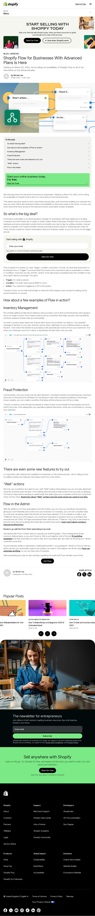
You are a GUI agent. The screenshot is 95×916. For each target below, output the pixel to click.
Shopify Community (42, 837)
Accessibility (38, 872)
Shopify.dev (68, 811)
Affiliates (7, 831)
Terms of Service (39, 896)
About (6, 811)
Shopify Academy (41, 831)
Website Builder (70, 866)
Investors (7, 818)
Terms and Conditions (54, 743)
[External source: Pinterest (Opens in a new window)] (39, 910)
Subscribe (47, 736)
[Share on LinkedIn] (89, 574)
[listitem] (47, 614)
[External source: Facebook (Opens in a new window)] (5, 910)
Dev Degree (68, 824)
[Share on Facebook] (79, 574)
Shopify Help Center (42, 818)
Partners (7, 824)
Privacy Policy (72, 743)
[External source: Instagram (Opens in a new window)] (22, 910)
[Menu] (90, 4)
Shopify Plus (8, 872)
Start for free (80, 4)
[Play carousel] (47, 633)
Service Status (9, 844)
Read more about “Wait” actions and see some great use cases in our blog (54, 497)
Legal (5, 837)
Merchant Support (41, 811)
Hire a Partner (39, 824)
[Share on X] (84, 574)
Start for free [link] (48, 257)
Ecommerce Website (72, 872)
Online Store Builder (72, 859)
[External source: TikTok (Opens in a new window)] (27, 910)
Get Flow (47, 561)
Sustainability (39, 859)
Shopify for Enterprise (12, 879)
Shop (5, 859)
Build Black (38, 866)
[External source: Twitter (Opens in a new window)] (11, 910)
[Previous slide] (41, 633)
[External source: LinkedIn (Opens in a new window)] (33, 910)
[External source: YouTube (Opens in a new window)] (16, 910)
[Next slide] (54, 633)
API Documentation (71, 818)
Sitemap (69, 896)
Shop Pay (7, 866)
